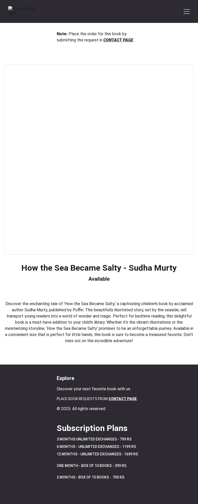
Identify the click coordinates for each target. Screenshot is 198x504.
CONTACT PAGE (118, 40)
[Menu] (187, 11)
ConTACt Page (123, 399)
